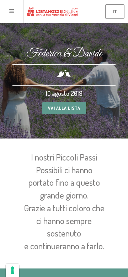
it (115, 11)
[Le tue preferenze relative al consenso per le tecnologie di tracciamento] (12, 270)
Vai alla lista (64, 108)
